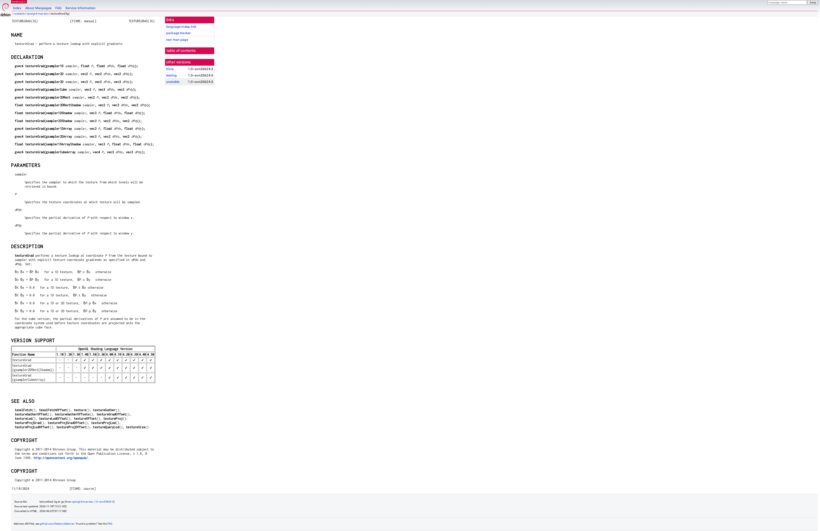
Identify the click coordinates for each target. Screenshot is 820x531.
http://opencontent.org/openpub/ (61, 458)
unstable (19, 13)
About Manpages (38, 8)
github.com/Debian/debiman (57, 523)
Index (17, 8)
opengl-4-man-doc (37, 13)
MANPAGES (19, 1)
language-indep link (181, 27)
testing (171, 75)
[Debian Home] (5, 8)
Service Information (80, 8)
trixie (170, 69)
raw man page (177, 40)
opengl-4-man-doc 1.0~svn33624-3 (93, 501)
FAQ (58, 8)
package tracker (178, 33)
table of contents (181, 51)
